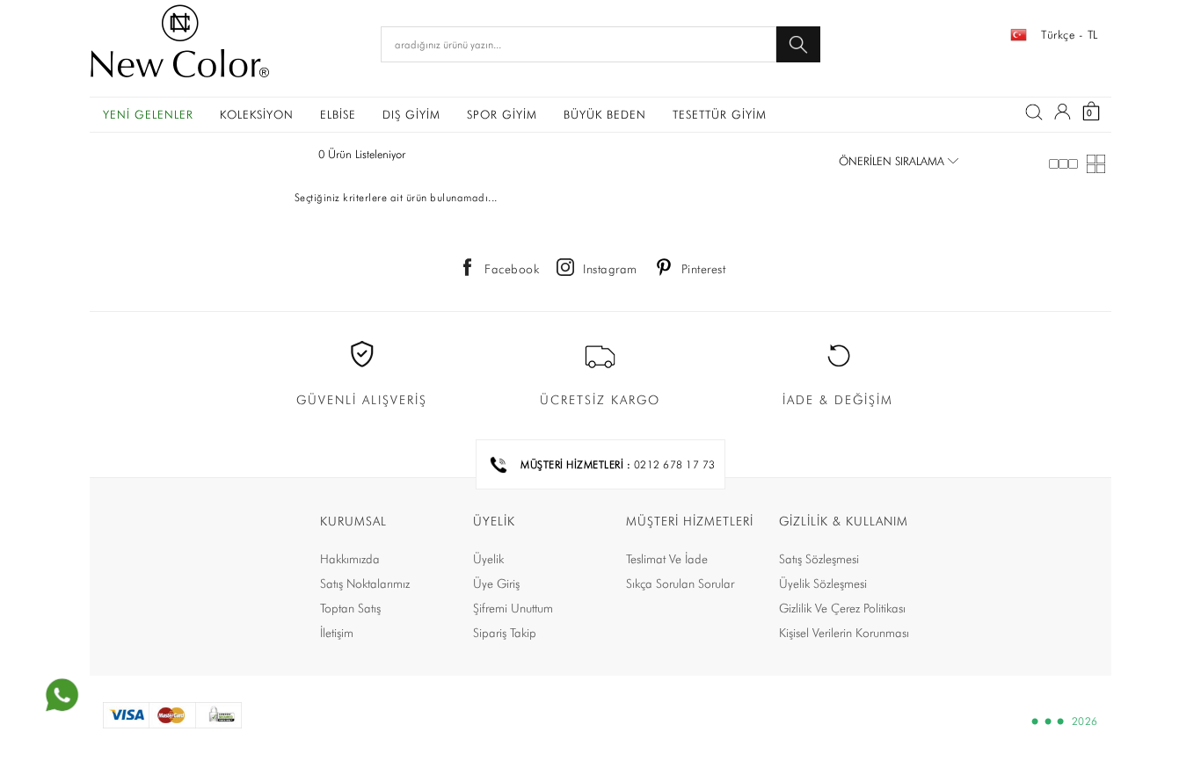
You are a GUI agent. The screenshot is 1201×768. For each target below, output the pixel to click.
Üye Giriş (496, 583)
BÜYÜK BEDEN (605, 114)
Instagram (610, 269)
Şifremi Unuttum (513, 608)
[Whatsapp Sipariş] (61, 695)
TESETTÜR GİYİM (720, 114)
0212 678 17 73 (675, 464)
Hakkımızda (350, 559)
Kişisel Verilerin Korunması (844, 633)
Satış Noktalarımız (365, 583)
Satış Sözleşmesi (819, 559)
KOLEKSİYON (257, 114)
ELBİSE (338, 114)
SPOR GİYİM (502, 114)
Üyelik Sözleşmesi (823, 583)
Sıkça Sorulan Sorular (680, 583)
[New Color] (180, 44)
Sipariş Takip (504, 633)
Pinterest (703, 269)
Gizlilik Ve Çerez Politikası (842, 608)
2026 (1085, 721)
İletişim (336, 633)
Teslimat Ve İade (667, 559)
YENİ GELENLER (148, 114)
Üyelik (488, 559)
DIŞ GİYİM (411, 114)
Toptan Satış (350, 608)
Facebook (511, 269)
